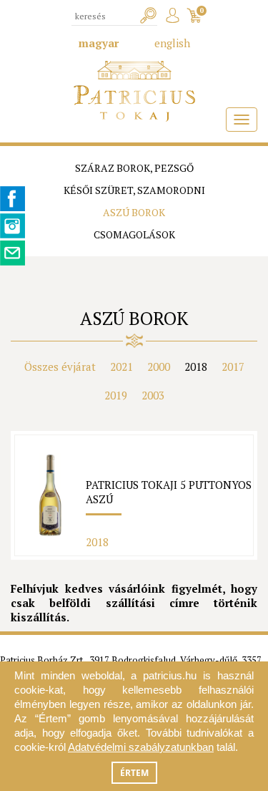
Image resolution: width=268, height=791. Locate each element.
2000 (158, 366)
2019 (115, 395)
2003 (153, 395)
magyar (99, 43)
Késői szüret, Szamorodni (134, 190)
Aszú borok (134, 212)
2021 (121, 366)
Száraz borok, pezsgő (134, 168)
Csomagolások (134, 234)
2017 (233, 366)
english (172, 43)
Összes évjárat (60, 366)
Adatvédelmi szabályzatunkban (141, 747)
